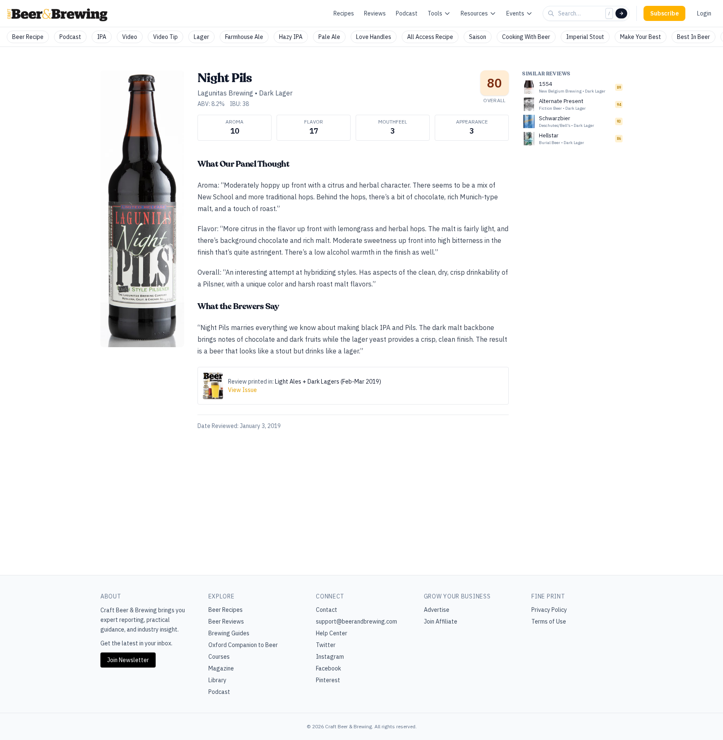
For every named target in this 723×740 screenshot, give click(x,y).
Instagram (330, 656)
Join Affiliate (440, 621)
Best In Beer (693, 37)
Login (704, 13)
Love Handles (373, 37)
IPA (101, 37)
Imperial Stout (585, 37)
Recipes (343, 13)
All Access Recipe (430, 37)
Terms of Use (548, 621)
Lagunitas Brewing (225, 93)
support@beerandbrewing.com (356, 621)
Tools (435, 13)
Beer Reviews (226, 621)
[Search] (621, 13)
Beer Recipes (225, 610)
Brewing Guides (228, 633)
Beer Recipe (28, 37)
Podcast (407, 13)
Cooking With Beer (526, 37)
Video (129, 37)
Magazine (221, 668)
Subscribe (664, 13)
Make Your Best (640, 37)
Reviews (375, 13)
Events (515, 13)
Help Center (331, 633)
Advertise (436, 610)
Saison (477, 37)
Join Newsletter (128, 660)
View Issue (242, 390)
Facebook (328, 668)
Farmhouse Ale (244, 37)
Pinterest (328, 680)
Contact (326, 610)
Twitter (326, 645)
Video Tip (165, 37)
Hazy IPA (291, 37)
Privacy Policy (549, 610)
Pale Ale (329, 37)
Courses (219, 656)
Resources (474, 13)
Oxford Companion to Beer (243, 645)
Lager (201, 37)
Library (217, 680)
